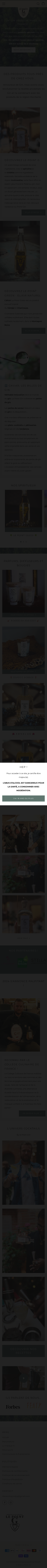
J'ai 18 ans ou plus (23, 798)
